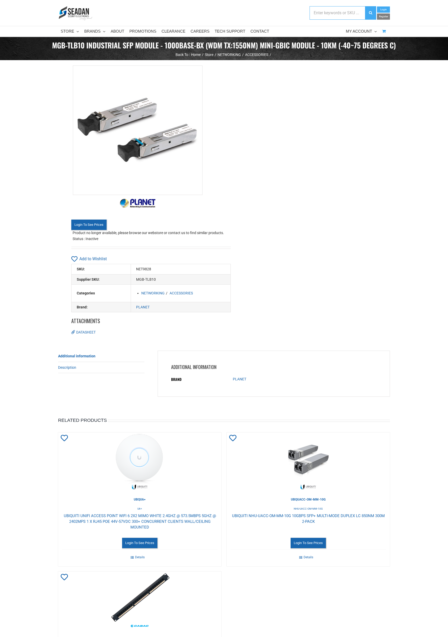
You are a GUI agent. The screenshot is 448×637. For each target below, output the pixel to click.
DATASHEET (86, 332)
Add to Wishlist (93, 258)
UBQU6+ (140, 499)
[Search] (370, 12)
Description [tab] (67, 367)
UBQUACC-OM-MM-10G (308, 499)
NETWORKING (153, 293)
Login (383, 9)
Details (140, 557)
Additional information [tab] (76, 356)
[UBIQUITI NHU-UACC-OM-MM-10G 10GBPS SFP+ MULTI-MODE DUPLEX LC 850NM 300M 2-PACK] (308, 460)
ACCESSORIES (181, 293)
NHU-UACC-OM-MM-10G (308, 508)
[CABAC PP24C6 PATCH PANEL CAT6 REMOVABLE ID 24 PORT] (139, 599)
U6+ (139, 508)
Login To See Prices (88, 225)
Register (383, 16)
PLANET (143, 307)
